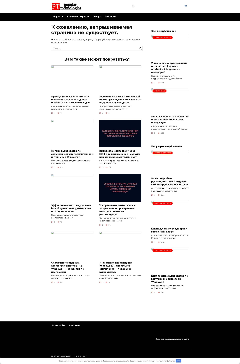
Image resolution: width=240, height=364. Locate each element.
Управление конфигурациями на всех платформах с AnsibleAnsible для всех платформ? (169, 68)
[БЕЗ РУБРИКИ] (170, 111)
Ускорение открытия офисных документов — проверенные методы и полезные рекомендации (118, 210)
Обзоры (96, 16)
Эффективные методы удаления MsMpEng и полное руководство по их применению (71, 208)
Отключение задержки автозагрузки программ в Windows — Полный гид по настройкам (67, 267)
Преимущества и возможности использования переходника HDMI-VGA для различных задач (70, 99)
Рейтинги (110, 16)
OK (178, 361)
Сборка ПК (58, 16)
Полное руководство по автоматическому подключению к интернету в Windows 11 (72, 154)
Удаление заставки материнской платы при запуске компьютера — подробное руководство (120, 99)
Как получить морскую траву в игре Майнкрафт (169, 230)
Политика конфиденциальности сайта (172, 339)
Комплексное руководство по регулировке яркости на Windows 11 (169, 279)
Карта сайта (58, 325)
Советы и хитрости (78, 16)
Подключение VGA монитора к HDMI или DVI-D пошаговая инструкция (170, 119)
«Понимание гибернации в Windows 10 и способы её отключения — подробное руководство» (115, 267)
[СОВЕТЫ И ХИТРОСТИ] (170, 58)
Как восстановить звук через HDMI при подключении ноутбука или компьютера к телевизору (119, 154)
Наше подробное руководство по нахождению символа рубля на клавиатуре (169, 181)
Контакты (74, 325)
